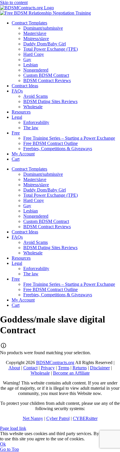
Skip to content (14, 2)
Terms (63, 367)
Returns (80, 367)
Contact (30, 367)
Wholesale (40, 373)
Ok (3, 444)
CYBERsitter (85, 418)
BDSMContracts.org (55, 362)
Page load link (13, 428)
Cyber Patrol (58, 418)
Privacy (48, 367)
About (14, 367)
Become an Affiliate (71, 373)
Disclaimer (100, 367)
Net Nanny (33, 418)
